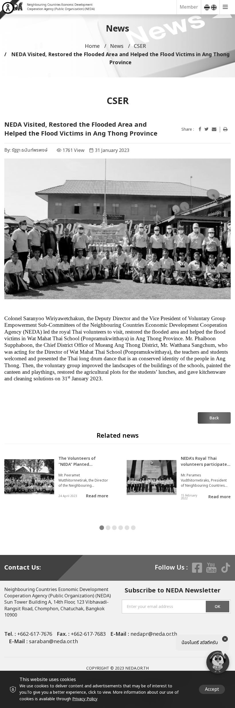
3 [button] (114, 527)
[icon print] (225, 129)
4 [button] (120, 527)
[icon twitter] (206, 129)
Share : (187, 129)
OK (217, 607)
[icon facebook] (200, 129)
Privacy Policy (84, 699)
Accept (212, 689)
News (117, 46)
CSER (140, 46)
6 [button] (133, 527)
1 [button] (101, 527)
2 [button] (108, 527)
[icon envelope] (214, 129)
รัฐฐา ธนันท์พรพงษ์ (30, 150)
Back (214, 418)
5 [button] (127, 527)
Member (189, 7)
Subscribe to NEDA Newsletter (172, 590)
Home (92, 46)
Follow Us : (171, 568)
